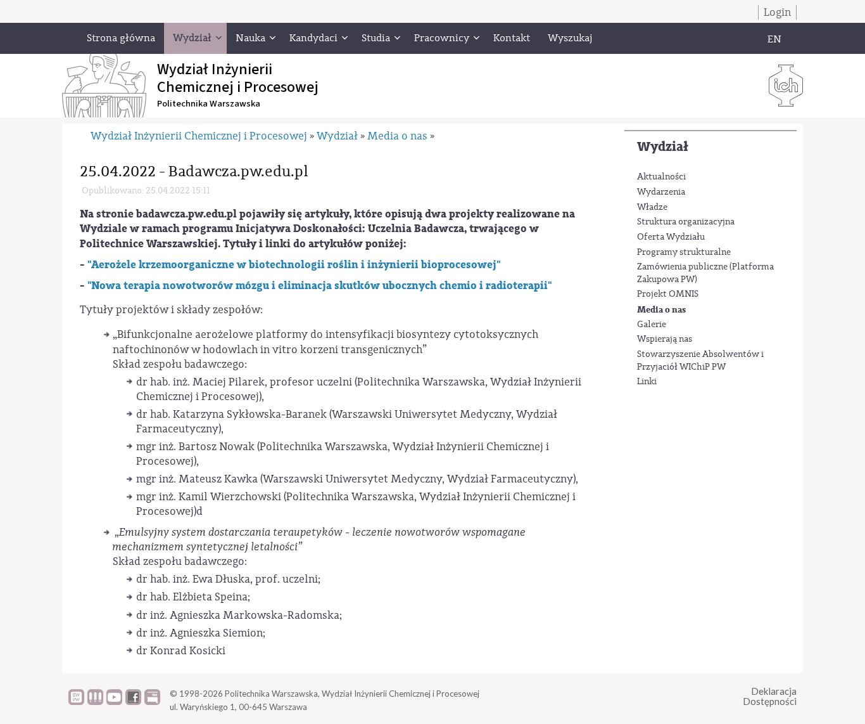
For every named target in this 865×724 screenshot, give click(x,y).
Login (777, 12)
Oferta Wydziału (671, 237)
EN (774, 39)
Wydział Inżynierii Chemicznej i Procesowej (199, 136)
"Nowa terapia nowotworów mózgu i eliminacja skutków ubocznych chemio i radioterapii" (319, 285)
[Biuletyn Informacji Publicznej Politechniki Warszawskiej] (152, 701)
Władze (652, 207)
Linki (647, 381)
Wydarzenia (661, 192)
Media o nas (661, 310)
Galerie (651, 324)
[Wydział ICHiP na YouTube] (114, 701)
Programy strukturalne (684, 252)
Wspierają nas (664, 339)
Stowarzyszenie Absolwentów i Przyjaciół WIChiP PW (700, 361)
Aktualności (661, 177)
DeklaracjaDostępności (770, 696)
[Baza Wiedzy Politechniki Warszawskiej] (76, 701)
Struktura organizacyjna (686, 222)
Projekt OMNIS (667, 294)
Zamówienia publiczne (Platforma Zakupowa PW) (705, 273)
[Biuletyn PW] (95, 701)
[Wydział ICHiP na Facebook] (133, 701)
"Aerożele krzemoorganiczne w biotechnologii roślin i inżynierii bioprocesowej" (293, 264)
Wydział (662, 147)
